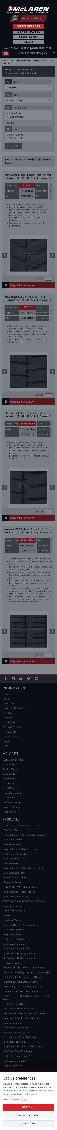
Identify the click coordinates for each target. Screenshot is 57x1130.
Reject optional (28, 1115)
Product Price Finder (29, 26)
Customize (28, 1123)
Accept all (28, 1107)
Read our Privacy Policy (15, 1099)
